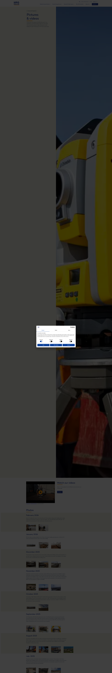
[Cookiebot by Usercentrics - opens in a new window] (71, 327)
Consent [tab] (43, 330)
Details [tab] (56, 330)
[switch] (50, 341)
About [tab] (69, 330)
